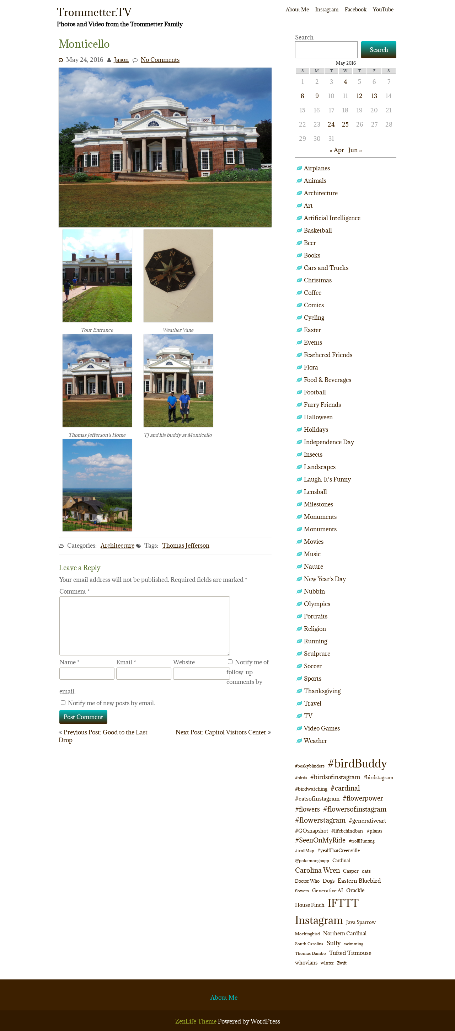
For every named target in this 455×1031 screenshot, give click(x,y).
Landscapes (320, 467)
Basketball (318, 230)
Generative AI (327, 890)
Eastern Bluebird (359, 880)
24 (331, 124)
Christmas (318, 280)
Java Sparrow (361, 922)
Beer (310, 243)
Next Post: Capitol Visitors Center (221, 732)
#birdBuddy (357, 763)
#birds (301, 777)
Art (308, 205)
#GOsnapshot (311, 830)
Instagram (326, 9)
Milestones (318, 504)
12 (360, 96)
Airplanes (317, 168)
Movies (313, 542)
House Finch (310, 905)
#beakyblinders (310, 766)
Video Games (322, 728)
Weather (315, 741)
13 (374, 96)
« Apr (337, 150)
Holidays (316, 430)
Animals (315, 181)
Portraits (315, 616)
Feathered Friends (328, 355)
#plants (374, 831)
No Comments (160, 60)
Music (312, 554)
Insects (313, 454)
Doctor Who (307, 881)
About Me (297, 9)
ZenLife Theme (196, 1021)
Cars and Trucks (326, 268)
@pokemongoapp (312, 860)
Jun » (355, 150)
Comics (314, 305)
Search (304, 37)
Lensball (315, 492)
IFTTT (343, 903)
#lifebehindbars (347, 831)
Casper (351, 871)
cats (366, 871)
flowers (302, 890)
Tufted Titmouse (350, 952)
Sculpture (317, 654)
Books (312, 255)
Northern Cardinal (344, 933)
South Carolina (309, 943)
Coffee (312, 293)
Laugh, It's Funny (327, 479)
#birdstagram (378, 777)
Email (126, 662)
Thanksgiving (322, 691)
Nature (313, 566)
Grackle (355, 890)
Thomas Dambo (310, 953)
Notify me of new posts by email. (111, 703)
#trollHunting (362, 841)
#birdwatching (311, 789)
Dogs (328, 880)
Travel (312, 703)
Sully (334, 943)
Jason (121, 60)
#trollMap (304, 850)
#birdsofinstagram (335, 777)
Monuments (320, 517)
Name (69, 662)
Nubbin (314, 591)
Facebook (355, 9)
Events (313, 342)
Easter (312, 330)
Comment (74, 591)
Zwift (342, 963)
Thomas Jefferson (185, 545)
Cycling (314, 317)
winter (327, 963)
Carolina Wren (317, 870)
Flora (311, 367)
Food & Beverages (327, 380)
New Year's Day (325, 579)
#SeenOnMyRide (320, 840)
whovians (306, 962)
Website (184, 662)
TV (308, 716)
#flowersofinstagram (354, 809)
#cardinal (345, 787)
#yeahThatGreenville (338, 850)
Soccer (313, 666)
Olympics (317, 604)
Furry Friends (322, 405)
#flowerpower (363, 798)
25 (345, 124)
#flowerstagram (320, 819)
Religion (315, 629)
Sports (312, 678)
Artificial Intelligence (332, 218)
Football (315, 392)
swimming (353, 943)
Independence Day (329, 442)
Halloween (318, 417)
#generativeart (367, 820)
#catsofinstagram (317, 798)
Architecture (117, 545)
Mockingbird (307, 933)
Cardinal (341, 860)
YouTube (383, 9)
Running (315, 641)
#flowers (307, 809)
